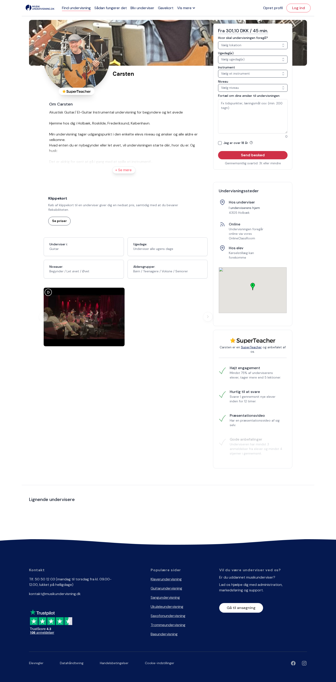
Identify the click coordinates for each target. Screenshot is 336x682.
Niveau (223, 81)
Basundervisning (164, 634)
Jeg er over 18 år (236, 143)
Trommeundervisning (168, 624)
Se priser (59, 221)
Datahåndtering (71, 663)
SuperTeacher (251, 347)
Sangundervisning (165, 597)
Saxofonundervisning (168, 615)
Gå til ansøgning (241, 607)
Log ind (298, 7)
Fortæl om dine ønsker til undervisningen (249, 96)
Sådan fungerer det (110, 7)
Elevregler (36, 663)
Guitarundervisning (166, 588)
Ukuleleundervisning (167, 606)
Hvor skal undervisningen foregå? (243, 38)
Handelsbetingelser (114, 663)
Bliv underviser (142, 7)
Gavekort (165, 7)
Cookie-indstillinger (159, 663)
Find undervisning (76, 7)
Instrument (226, 67)
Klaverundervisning (166, 579)
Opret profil (273, 7)
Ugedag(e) (226, 53)
